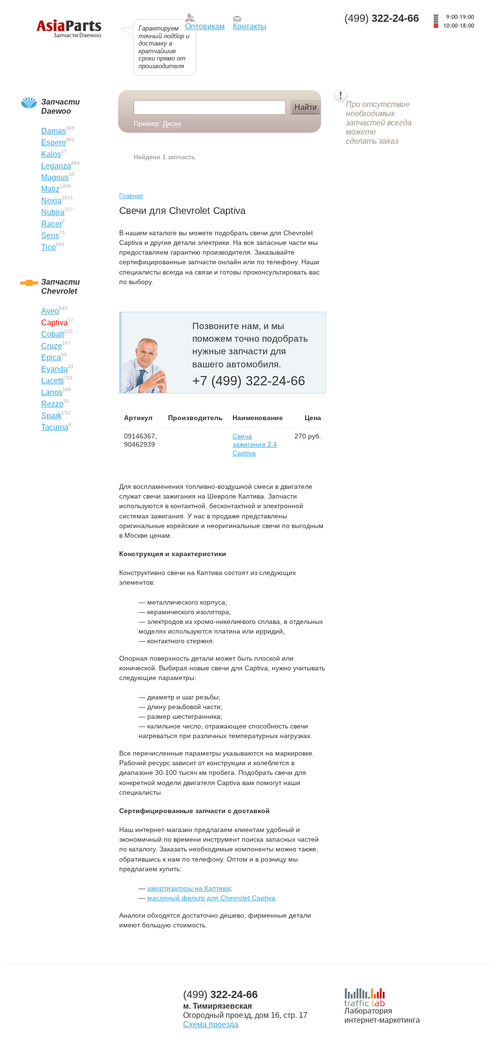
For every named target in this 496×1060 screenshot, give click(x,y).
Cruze (51, 346)
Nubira (52, 212)
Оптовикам (205, 26)
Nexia (51, 201)
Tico (48, 247)
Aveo (50, 311)
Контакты (249, 26)
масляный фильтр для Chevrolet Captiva (211, 898)
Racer (51, 224)
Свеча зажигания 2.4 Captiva (254, 444)
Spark (51, 415)
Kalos (51, 154)
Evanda (54, 369)
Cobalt (52, 334)
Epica (51, 357)
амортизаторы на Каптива (188, 888)
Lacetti (52, 381)
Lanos (51, 392)
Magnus (55, 177)
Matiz (50, 189)
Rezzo (52, 404)
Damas (53, 131)
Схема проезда (210, 1024)
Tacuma (54, 427)
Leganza (56, 166)
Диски (172, 123)
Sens (50, 235)
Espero (53, 142)
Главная (131, 195)
